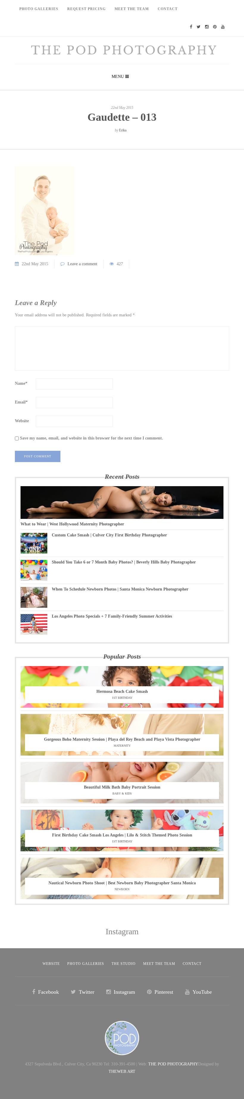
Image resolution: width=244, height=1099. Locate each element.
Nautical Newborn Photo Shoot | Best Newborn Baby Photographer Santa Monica (122, 883)
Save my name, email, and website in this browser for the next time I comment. (91, 438)
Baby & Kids (122, 793)
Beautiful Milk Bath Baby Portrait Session (122, 787)
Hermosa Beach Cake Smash (122, 691)
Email (21, 402)
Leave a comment (82, 264)
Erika (122, 130)
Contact (168, 9)
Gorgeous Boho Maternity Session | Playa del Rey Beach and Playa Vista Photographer (122, 739)
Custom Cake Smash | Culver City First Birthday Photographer (109, 535)
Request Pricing (86, 9)
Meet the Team (159, 964)
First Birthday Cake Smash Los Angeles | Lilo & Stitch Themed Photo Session (122, 835)
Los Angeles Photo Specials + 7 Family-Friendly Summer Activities (112, 616)
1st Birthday (122, 697)
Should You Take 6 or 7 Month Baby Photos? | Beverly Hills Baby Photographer (124, 562)
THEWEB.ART (122, 1071)
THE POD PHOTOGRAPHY (173, 1064)
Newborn (122, 889)
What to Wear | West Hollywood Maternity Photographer (72, 524)
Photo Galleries (38, 9)
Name (21, 383)
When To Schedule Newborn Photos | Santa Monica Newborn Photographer (120, 589)
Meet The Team (132, 9)
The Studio (124, 964)
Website (22, 421)
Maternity (122, 745)
